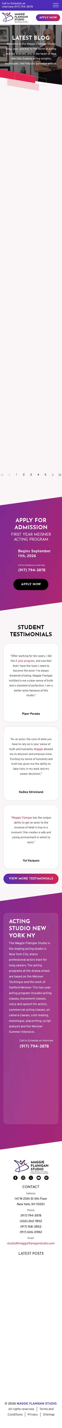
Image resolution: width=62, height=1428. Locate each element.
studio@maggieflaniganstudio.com (31, 1244)
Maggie (38, 749)
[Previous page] (9, 475)
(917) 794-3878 (23, 7)
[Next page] (53, 475)
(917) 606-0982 (31, 1232)
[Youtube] (39, 1178)
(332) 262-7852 (31, 1221)
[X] (31, 1178)
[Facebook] (15, 1178)
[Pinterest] (46, 1178)
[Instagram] (23, 1178)
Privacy (33, 1415)
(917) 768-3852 (31, 1227)
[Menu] (56, 5)
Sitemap (48, 1415)
